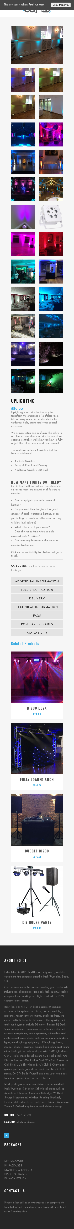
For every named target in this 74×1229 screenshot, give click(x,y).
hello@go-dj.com (25, 1122)
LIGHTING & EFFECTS (18, 1170)
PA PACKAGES (13, 1166)
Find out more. (37, 5)
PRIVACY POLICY (15, 1178)
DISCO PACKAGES (15, 1174)
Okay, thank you (61, 5)
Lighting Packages (38, 566)
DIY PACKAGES (13, 1161)
